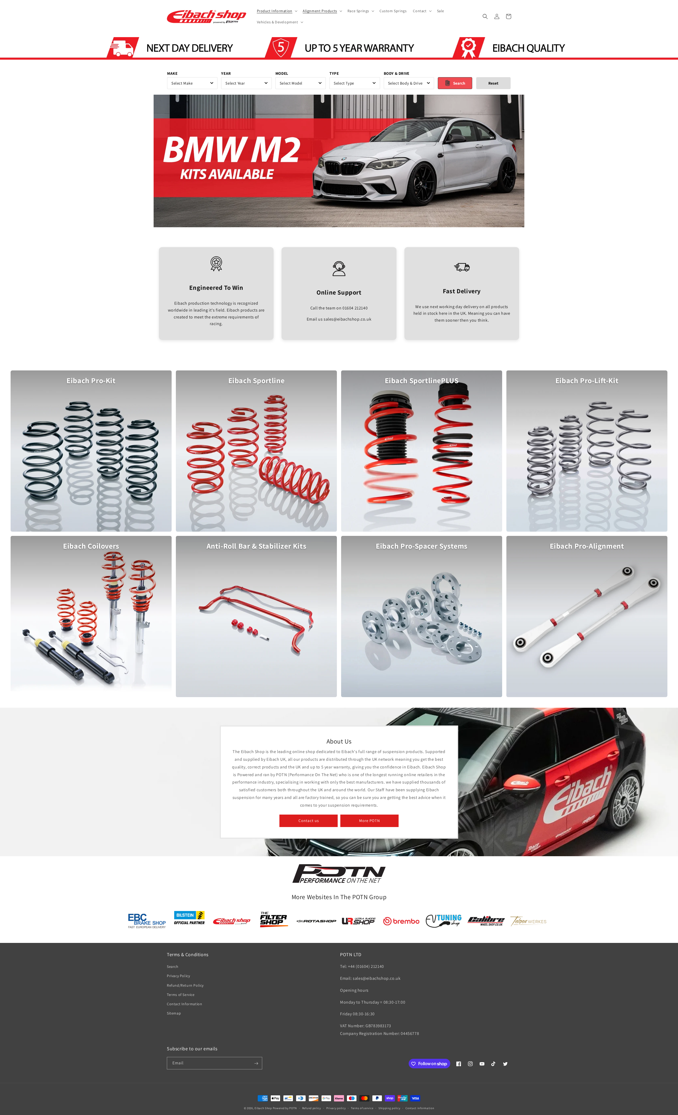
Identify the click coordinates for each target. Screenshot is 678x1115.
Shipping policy (389, 1108)
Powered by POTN (285, 1108)
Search (173, 966)
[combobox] (192, 83)
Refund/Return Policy (185, 985)
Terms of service (362, 1108)
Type (334, 73)
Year (226, 73)
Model (281, 73)
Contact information (419, 1108)
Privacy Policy (178, 976)
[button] (277, 10)
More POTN (369, 820)
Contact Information (184, 1004)
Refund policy (311, 1108)
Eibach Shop (263, 1108)
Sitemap (174, 1013)
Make (172, 73)
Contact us (308, 820)
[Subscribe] (256, 1063)
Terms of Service (181, 994)
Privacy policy (336, 1108)
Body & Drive (396, 73)
